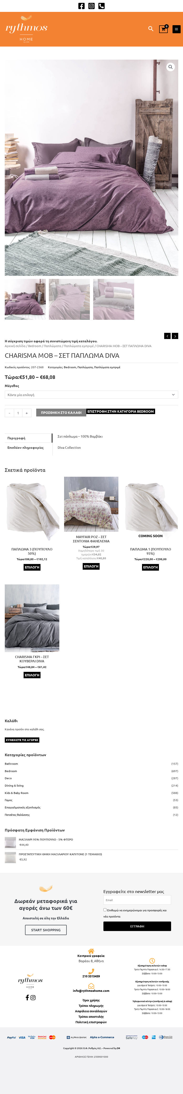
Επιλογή (32, 567)
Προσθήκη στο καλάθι (61, 412)
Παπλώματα (52, 346)
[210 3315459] (91, 971)
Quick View (32, 541)
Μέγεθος (12, 385)
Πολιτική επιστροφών (91, 1022)
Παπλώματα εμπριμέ (79, 346)
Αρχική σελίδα (15, 346)
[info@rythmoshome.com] (91, 986)
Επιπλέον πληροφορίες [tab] (25, 447)
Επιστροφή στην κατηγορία (120, 411)
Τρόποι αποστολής (91, 1016)
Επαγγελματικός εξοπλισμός (22, 807)
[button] (150, 29)
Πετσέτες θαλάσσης (17, 815)
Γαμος (8, 800)
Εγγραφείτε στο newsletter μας (133, 891)
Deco (8, 778)
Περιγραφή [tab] (16, 438)
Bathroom (11, 763)
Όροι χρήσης (91, 1000)
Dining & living (14, 785)
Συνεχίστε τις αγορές (22, 740)
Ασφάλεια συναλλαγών (91, 1011)
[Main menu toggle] (177, 29)
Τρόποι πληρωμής (91, 1006)
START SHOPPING (46, 929)
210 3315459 (91, 976)
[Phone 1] (101, 6)
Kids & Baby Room (16, 793)
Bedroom (34, 346)
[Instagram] (91, 6)
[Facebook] (81, 6)
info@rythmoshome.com (91, 991)
